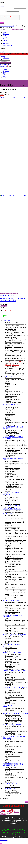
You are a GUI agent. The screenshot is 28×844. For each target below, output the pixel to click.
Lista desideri (6, 43)
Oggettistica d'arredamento (13, 695)
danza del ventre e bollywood (15, 635)
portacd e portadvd (11, 482)
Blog (4, 39)
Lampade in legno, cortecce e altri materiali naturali (15, 679)
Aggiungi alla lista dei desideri (9, 293)
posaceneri (8, 751)
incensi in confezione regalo (13, 657)
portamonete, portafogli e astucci (15, 392)
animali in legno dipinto (12, 468)
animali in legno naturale (13, 469)
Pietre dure (8, 599)
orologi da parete (10, 767)
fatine (7, 744)
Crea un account (18, 27)
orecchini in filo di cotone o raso (15, 568)
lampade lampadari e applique (14, 671)
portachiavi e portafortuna (13, 391)
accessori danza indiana (12, 641)
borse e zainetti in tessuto (13, 378)
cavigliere (8, 545)
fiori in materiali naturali (13, 746)
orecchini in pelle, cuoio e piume (15, 577)
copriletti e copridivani (12, 792)
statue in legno (9, 754)
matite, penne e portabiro (13, 478)
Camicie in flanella (10, 366)
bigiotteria (7, 514)
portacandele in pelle (11, 631)
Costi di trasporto (18, 829)
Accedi (2, 23)
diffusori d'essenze (11, 648)
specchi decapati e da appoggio (14, 777)
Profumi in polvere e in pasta (13, 711)
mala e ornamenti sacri (12, 497)
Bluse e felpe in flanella (12, 365)
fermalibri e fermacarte (12, 476)
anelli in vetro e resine (12, 528)
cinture (7, 386)
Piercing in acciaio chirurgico (14, 595)
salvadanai (8, 489)
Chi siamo (6, 34)
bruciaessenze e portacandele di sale (16, 731)
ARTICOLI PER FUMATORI (11, 505)
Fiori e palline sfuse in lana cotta (15, 608)
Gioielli (7, 643)
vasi (6, 759)
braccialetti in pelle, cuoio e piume (15, 540)
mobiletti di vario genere (12, 693)
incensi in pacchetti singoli (13, 664)
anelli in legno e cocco (12, 517)
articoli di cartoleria (11, 451)
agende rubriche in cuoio (12, 450)
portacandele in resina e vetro (14, 633)
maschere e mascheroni (12, 747)
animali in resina (10, 471)
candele (7, 618)
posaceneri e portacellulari (13, 487)
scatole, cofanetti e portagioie (14, 752)
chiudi (2, 6)
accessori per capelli (11, 515)
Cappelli (7, 383)
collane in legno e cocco (12, 550)
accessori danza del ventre (13, 639)
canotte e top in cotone (12, 334)
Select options (3, 306)
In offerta (7, 310)
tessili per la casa (10, 788)
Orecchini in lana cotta (12, 610)
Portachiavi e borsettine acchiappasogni (12, 434)
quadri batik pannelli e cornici (15, 713)
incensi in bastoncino (11, 656)
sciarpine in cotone (11, 396)
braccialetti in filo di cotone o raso (15, 530)
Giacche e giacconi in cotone (13, 340)
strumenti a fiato (10, 785)
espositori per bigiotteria (12, 563)
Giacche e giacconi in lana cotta (14, 368)
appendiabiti (9, 473)
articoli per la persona (12, 509)
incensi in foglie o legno (12, 662)
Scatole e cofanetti (10, 500)
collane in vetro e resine (12, 561)
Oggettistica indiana (11, 432)
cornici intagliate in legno (13, 716)
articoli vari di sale (11, 729)
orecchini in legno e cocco (13, 569)
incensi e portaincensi (12, 653)
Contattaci (6, 829)
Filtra (26, 802)
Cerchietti (8, 410)
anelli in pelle (9, 525)
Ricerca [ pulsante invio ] (17, 29)
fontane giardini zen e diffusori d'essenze (12, 645)
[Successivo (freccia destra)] (1, 843)
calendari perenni (10, 474)
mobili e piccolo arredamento (15, 687)
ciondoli (7, 546)
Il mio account (6, 58)
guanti (7, 417)
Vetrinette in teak (10, 703)
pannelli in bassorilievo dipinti (14, 721)
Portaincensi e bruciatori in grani (15, 669)
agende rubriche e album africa (14, 440)
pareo (7, 389)
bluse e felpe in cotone (12, 325)
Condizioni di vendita (9, 831)
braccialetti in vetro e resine (13, 543)
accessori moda (9, 376)
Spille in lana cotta (10, 613)
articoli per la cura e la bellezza (14, 512)
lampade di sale (10, 733)
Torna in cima (4, 840)
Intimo (7, 348)
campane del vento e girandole (14, 741)
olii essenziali (9, 710)
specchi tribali (9, 782)
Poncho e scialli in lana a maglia (14, 374)
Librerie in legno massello (12, 692)
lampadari (8, 675)
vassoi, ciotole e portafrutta (13, 761)
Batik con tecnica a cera (12, 715)
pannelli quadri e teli (11, 499)
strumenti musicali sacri (12, 504)
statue (7, 502)
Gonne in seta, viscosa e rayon (14, 347)
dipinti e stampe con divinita (13, 718)
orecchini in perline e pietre (13, 579)
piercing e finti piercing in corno (15, 590)
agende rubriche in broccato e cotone (16, 448)
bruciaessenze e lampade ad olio (15, 708)
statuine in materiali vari (12, 756)
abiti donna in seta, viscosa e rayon (15, 324)
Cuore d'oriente (9, 837)
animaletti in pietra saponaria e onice (16, 463)
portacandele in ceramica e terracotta (16, 620)
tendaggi (8, 795)
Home (4, 32)
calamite (8, 739)
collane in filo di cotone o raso (14, 548)
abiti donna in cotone (11, 322)
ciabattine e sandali (11, 384)
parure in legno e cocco (12, 582)
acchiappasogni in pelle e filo (14, 430)
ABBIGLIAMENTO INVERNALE (13, 361)
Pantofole (8, 420)
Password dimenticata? (7, 26)
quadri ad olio (9, 723)
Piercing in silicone (11, 597)
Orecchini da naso (10, 566)
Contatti (5, 40)
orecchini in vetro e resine (13, 581)
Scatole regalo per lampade (13, 734)
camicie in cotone (10, 330)
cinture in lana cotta (11, 412)
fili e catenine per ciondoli (13, 564)
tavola (7, 757)
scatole (7, 491)
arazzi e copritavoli (11, 790)
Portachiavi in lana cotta (12, 612)
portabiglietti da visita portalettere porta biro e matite (15, 454)
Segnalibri (8, 456)
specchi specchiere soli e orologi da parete (13, 764)
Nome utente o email (6, 9)
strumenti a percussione (12, 787)
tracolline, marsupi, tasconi (13, 402)
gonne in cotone (10, 345)
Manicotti (8, 419)
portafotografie (9, 749)
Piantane (8, 685)
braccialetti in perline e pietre (14, 541)
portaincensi (9, 667)
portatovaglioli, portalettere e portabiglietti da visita (14, 485)
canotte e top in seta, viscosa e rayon (16, 338)
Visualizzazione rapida (7, 295)
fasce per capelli (10, 388)
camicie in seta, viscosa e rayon (14, 332)
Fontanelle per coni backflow (14, 654)
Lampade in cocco (10, 677)
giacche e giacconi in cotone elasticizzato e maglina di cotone (15, 342)
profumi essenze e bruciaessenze (10, 706)
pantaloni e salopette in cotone (14, 355)
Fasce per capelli (10, 415)
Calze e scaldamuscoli (11, 407)
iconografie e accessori (12, 496)
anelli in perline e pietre (12, 527)
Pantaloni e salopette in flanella (14, 373)
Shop (4, 35)
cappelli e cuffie (10, 409)
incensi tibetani (10, 666)
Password (3, 12)
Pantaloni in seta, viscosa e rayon (15, 360)
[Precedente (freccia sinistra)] (0, 843)
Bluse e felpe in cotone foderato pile (16, 363)
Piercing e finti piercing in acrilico (15, 589)
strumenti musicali (10, 783)
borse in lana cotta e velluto (13, 406)
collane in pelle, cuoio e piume (14, 558)
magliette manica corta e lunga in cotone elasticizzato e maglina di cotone (15, 351)
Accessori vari (9, 507)
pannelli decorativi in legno (13, 720)
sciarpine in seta (10, 397)
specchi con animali (11, 775)
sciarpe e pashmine (11, 425)
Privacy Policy (15, 832)
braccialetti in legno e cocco (13, 532)
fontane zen (9, 649)
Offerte (5, 37)
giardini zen (9, 651)
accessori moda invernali (13, 404)
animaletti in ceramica (12, 461)
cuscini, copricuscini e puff (13, 793)
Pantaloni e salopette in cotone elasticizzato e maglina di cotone (15, 357)
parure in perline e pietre (12, 587)
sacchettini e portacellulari (13, 394)
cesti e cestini (9, 743)
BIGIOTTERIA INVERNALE (11, 600)
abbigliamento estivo (11, 320)
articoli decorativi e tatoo (12, 510)
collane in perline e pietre (13, 559)
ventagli (7, 762)
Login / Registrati (7, 45)
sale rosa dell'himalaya (12, 725)
